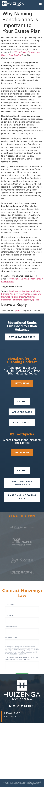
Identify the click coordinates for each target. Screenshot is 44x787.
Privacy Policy (12, 713)
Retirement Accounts (21, 300)
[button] (40, 4)
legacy (34, 294)
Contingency (27, 291)
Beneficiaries (15, 291)
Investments (24, 294)
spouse (35, 300)
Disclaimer (10, 716)
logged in (17, 310)
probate (22, 297)
